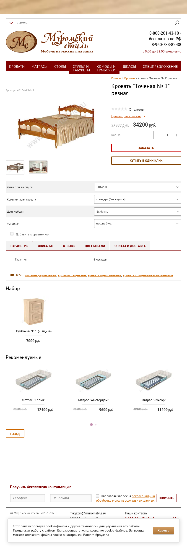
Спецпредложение (160, 66)
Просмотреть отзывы (126, 116)
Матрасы (39, 66)
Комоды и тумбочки (106, 68)
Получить (166, 498)
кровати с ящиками (72, 275)
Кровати (17, 66)
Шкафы (129, 66)
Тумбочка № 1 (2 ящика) (34, 331)
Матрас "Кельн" (33, 400)
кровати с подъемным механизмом (148, 275)
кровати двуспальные (40, 275)
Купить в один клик (146, 161)
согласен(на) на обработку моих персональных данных (125, 498)
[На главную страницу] (49, 42)
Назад (15, 434)
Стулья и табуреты (81, 68)
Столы (60, 66)
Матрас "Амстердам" (93, 400)
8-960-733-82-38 (166, 44)
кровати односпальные (104, 275)
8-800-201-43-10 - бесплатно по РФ (165, 36)
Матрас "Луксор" (153, 400)
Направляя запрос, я (125, 498)
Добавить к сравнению (32, 234)
